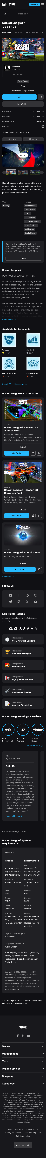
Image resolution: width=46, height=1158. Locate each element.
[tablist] (23, 852)
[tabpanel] (23, 891)
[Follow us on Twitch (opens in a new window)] (19, 602)
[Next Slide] (42, 172)
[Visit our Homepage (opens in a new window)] (27, 595)
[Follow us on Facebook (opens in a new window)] (19, 595)
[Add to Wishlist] (39, 453)
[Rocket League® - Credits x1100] (23, 534)
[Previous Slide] (4, 172)
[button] (23, 319)
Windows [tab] (9, 852)
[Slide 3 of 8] (35, 172)
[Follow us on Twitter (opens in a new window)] (27, 602)
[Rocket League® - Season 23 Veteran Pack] (23, 410)
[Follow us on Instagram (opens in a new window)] (35, 595)
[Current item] (11, 172)
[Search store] (5, 13)
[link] (24, 259)
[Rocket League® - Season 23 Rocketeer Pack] (23, 472)
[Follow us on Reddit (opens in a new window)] (10, 602)
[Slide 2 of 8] (23, 172)
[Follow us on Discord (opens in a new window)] (10, 595)
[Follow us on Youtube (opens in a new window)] (35, 602)
